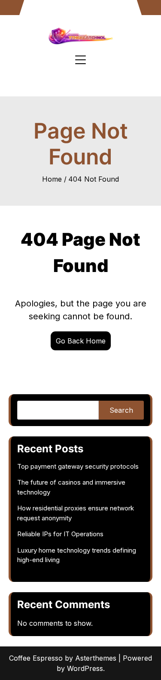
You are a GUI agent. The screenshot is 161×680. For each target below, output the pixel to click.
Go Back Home (81, 341)
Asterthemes (95, 658)
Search (121, 410)
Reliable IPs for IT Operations (60, 534)
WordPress (85, 668)
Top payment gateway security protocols (78, 466)
